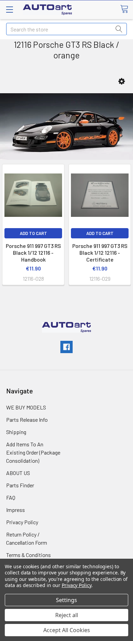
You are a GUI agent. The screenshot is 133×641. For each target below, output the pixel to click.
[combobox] (66, 29)
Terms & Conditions (28, 555)
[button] (121, 81)
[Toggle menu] (9, 9)
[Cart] (126, 9)
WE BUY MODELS (26, 407)
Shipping (16, 432)
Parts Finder (20, 485)
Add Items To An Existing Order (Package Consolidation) (33, 452)
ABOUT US (18, 473)
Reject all (66, 615)
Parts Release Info (27, 419)
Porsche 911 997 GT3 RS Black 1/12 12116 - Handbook (33, 252)
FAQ (10, 497)
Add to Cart (33, 233)
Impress (15, 509)
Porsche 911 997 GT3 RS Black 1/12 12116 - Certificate (100, 252)
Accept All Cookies (66, 630)
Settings (66, 600)
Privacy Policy (22, 522)
